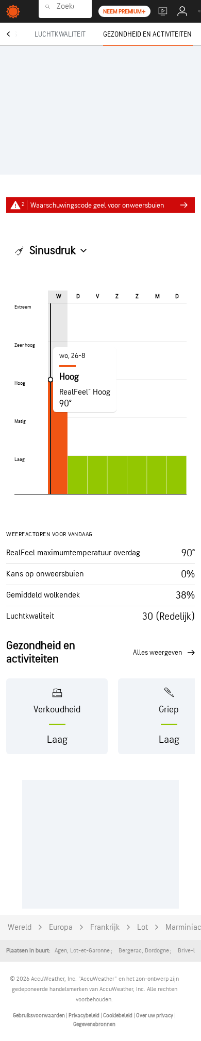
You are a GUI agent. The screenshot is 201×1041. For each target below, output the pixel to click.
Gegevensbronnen (94, 1024)
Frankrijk (105, 927)
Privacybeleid (84, 1015)
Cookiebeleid (118, 1015)
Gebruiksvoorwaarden (39, 1015)
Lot (142, 927)
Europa (61, 927)
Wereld (19, 927)
